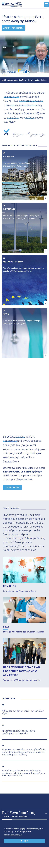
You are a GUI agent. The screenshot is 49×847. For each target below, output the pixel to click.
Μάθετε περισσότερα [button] (13, 835)
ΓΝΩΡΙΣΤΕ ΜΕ (12, 487)
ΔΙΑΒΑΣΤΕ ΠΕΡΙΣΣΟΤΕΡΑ (13, 28)
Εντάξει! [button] (24, 841)
